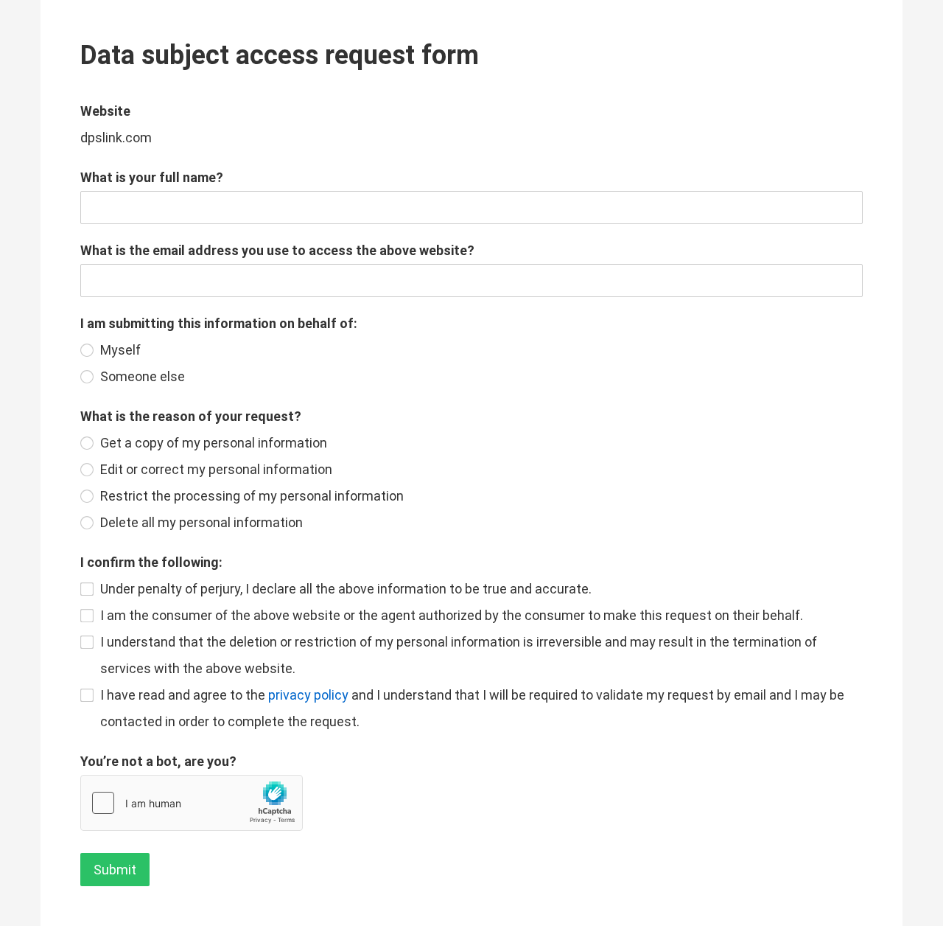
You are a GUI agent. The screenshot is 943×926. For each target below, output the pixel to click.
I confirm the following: (151, 562)
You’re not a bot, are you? (158, 761)
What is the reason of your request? (190, 416)
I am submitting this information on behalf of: (218, 323)
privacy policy (308, 695)
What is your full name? (151, 177)
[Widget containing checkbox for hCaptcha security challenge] (191, 803)
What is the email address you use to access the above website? (277, 250)
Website (105, 111)
